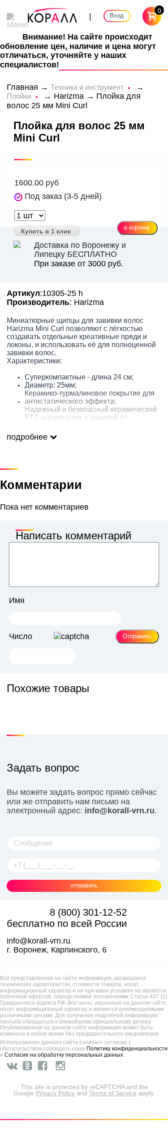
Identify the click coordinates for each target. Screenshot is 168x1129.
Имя (17, 600)
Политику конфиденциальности (127, 1048)
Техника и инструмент (87, 87)
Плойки (19, 96)
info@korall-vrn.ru (120, 810)
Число (20, 636)
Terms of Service (113, 1093)
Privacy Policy (55, 1093)
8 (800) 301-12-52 (88, 912)
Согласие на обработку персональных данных (63, 1055)
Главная (22, 87)
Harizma (69, 96)
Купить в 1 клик (46, 231)
